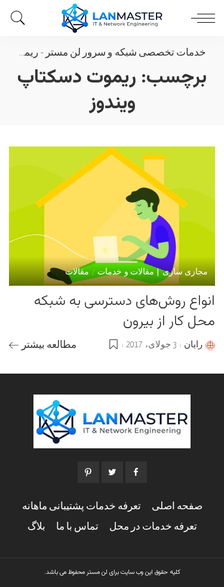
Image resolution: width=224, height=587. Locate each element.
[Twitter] (112, 472)
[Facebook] (136, 472)
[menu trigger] (200, 18)
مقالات (77, 272)
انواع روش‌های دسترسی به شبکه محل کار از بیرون (124, 311)
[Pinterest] (88, 472)
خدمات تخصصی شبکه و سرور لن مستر (125, 52)
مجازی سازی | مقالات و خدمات (152, 272)
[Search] (21, 18)
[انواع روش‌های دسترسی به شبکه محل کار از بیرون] (112, 216)
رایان (193, 345)
